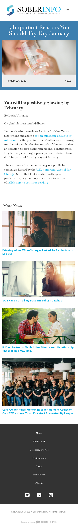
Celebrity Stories (39, 449)
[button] (68, 10)
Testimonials (39, 458)
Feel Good (39, 441)
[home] (33, 10)
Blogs (39, 466)
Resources (39, 474)
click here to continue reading (28, 182)
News (39, 433)
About (39, 482)
